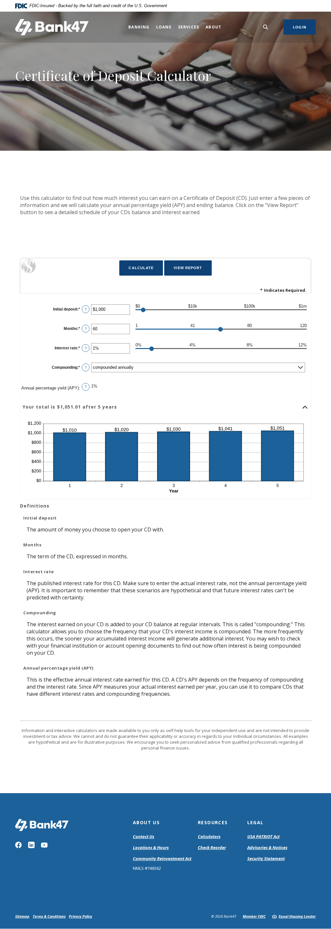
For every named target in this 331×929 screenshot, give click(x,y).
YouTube (44, 845)
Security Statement (266, 858)
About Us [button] (146, 822)
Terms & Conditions (49, 916)
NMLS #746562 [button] (147, 868)
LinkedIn (31, 845)
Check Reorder (212, 847)
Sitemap (22, 916)
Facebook (18, 845)
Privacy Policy (80, 916)
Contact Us (143, 836)
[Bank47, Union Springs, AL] (52, 27)
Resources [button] (213, 822)
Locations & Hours (151, 847)
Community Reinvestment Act (162, 859)
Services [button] (188, 27)
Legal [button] (255, 822)
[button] (165, 407)
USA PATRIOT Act (263, 836)
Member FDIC (254, 916)
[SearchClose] (265, 27)
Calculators (209, 836)
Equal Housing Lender (297, 916)
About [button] (213, 27)
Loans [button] (164, 27)
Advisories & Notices (267, 847)
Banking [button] (138, 27)
